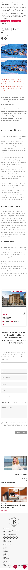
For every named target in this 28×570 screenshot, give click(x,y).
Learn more (4, 510)
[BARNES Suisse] (10, 29)
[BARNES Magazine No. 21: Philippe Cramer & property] (14, 494)
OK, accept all (5, 21)
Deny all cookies (15, 21)
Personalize (4, 23)
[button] (26, 29)
